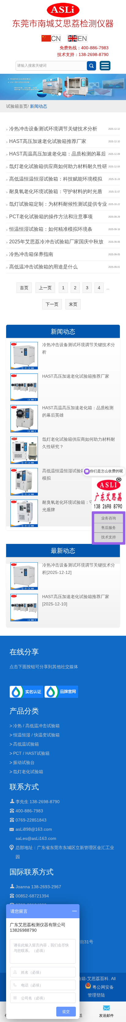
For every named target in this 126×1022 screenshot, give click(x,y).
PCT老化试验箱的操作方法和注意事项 (51, 216)
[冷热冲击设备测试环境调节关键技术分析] (24, 368)
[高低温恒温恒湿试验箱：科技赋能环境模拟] (24, 494)
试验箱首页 (17, 106)
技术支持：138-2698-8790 (83, 54)
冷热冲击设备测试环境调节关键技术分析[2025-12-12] (78, 569)
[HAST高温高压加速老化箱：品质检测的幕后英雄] (24, 431)
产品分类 (24, 711)
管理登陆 (96, 995)
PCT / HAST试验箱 (31, 753)
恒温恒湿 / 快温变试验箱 (36, 734)
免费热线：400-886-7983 (84, 47)
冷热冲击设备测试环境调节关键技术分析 (53, 128)
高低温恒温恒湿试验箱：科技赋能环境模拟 (55, 179)
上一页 (45, 287)
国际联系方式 (31, 872)
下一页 (52, 304)
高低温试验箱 (26, 744)
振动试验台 (24, 762)
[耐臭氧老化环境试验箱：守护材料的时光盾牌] (24, 526)
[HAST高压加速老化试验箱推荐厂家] (24, 400)
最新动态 (63, 550)
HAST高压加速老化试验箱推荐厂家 (47, 141)
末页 (73, 304)
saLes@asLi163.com (36, 838)
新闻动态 (38, 106)
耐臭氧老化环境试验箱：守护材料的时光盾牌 (78, 506)
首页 (24, 287)
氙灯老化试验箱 (28, 771)
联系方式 (24, 787)
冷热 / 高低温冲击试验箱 (36, 725)
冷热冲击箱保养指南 (31, 254)
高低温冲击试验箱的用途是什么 (43, 266)
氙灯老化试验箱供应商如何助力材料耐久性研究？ (78, 443)
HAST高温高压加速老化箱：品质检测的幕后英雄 (77, 411)
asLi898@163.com (34, 829)
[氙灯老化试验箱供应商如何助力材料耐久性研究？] (24, 463)
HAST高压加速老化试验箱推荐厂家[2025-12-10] (75, 600)
